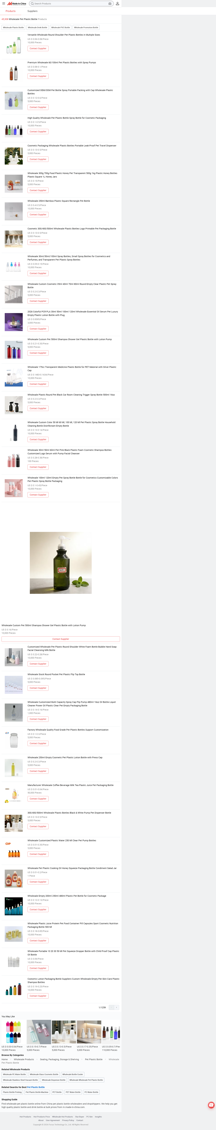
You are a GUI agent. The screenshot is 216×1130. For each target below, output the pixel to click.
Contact (79, 1120)
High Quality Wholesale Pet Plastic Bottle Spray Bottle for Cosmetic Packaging (67, 117)
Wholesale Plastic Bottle (13, 27)
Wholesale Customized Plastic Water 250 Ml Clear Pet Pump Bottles (62, 840)
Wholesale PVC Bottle (60, 27)
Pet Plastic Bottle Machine (37, 1092)
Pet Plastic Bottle (93, 1059)
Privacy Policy (68, 1120)
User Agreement (53, 1120)
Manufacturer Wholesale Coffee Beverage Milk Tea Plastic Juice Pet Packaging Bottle (71, 785)
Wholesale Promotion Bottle (86, 27)
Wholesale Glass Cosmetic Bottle (44, 1074)
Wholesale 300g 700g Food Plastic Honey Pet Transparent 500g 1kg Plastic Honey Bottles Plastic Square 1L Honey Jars (72, 175)
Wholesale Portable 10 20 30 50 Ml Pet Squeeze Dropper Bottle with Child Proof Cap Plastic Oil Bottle (73, 953)
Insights (98, 1116)
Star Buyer (79, 1116)
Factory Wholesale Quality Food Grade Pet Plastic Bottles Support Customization (68, 729)
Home (5, 1059)
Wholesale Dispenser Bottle (53, 1080)
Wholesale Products (24, 1059)
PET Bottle (57, 1092)
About (41, 1120)
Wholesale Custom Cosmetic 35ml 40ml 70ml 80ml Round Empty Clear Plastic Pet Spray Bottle (72, 285)
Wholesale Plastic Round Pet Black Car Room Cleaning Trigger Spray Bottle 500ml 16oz (71, 394)
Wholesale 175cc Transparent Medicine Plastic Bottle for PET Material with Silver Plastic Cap (72, 368)
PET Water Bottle (73, 1092)
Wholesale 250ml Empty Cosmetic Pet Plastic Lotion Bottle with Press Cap (65, 757)
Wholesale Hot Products (62, 1116)
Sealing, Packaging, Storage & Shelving (59, 1059)
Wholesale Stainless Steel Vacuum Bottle (20, 1080)
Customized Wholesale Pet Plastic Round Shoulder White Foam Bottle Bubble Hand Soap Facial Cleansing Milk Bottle (72, 648)
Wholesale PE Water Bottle (14, 1074)
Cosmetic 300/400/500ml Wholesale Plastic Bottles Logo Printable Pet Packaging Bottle (72, 228)
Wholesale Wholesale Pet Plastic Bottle (86, 1080)
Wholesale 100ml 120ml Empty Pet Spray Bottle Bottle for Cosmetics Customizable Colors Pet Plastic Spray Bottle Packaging (73, 479)
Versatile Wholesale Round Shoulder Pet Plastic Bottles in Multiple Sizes (64, 34)
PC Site (89, 1116)
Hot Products (25, 1116)
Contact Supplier (38, 48)
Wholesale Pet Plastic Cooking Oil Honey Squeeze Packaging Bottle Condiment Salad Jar (72, 868)
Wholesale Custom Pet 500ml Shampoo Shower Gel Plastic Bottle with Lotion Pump (70, 339)
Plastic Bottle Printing (12, 1092)
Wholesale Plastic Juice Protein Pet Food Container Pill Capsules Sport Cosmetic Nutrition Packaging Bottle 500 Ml (73, 925)
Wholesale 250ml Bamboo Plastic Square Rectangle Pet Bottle (59, 200)
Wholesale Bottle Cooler (72, 1074)
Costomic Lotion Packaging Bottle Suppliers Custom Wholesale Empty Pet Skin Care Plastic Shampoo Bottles (73, 980)
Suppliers (32, 11)
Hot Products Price (42, 1116)
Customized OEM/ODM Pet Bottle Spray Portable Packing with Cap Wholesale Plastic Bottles (70, 92)
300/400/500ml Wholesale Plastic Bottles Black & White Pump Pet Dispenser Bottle (69, 812)
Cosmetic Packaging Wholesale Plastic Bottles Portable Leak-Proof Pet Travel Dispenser (72, 145)
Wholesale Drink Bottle (37, 27)
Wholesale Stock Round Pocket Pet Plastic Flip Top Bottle (56, 674)
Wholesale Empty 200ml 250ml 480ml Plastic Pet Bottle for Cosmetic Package (67, 895)
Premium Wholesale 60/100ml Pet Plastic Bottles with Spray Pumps (62, 62)
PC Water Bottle (91, 1092)
